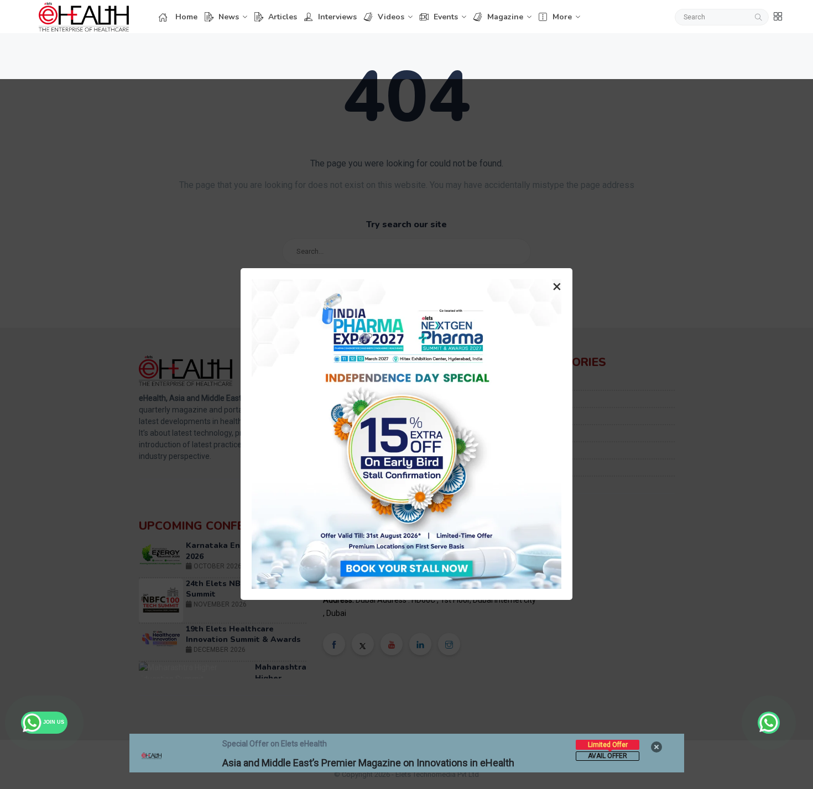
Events (446, 17)
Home (186, 17)
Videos (391, 17)
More (562, 17)
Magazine (505, 17)
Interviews (337, 17)
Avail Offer (607, 756)
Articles (282, 17)
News (228, 17)
